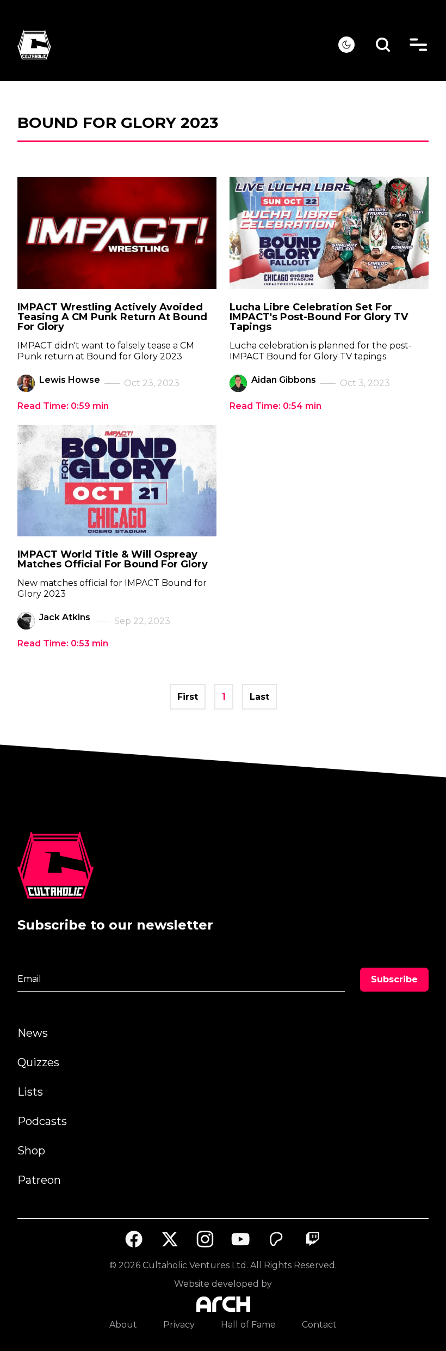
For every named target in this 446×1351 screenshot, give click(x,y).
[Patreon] (276, 1239)
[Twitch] (312, 1239)
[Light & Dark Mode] (346, 44)
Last (259, 697)
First (187, 697)
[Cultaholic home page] (177, 45)
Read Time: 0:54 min (275, 406)
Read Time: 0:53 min (62, 643)
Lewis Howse (69, 380)
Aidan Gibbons (283, 380)
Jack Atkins (64, 617)
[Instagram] (205, 1239)
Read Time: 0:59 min (63, 406)
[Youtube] (241, 1239)
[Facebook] (133, 1239)
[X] (169, 1239)
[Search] (383, 45)
